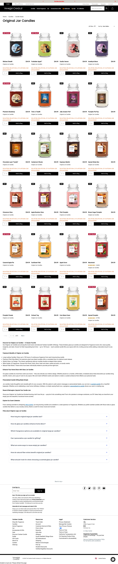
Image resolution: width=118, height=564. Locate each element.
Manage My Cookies (65, 524)
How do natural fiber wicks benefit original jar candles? (31, 452)
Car (13, 528)
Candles (33, 8)
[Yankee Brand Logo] (13, 9)
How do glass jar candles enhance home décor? (28, 424)
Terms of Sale (63, 532)
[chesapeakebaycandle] (29, 4)
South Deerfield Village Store (44, 536)
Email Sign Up (16, 487)
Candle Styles (19, 16)
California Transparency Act (67, 534)
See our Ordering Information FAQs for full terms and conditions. (94, 540)
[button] (113, 559)
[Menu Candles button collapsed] (35, 9)
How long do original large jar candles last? (26, 416)
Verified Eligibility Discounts (44, 549)
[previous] (43, 1)
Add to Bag (19, 73)
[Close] (115, 1)
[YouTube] (104, 488)
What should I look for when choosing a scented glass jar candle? (35, 460)
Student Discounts (41, 547)
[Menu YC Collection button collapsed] (84, 9)
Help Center (88, 531)
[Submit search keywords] (106, 8)
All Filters (91, 26)
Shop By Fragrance (18, 522)
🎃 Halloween (66, 8)
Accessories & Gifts (56, 8)
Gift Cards (15, 538)
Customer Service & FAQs (43, 526)
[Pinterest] (99, 488)
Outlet (14, 536)
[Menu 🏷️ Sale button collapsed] (75, 9)
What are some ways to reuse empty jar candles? (29, 445)
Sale (13, 532)
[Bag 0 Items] (112, 9)
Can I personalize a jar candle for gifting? (26, 438)
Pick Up (38, 545)
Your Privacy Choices (65, 526)
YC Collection (80, 8)
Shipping (38, 540)
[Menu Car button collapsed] (49, 9)
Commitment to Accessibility (67, 538)
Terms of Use (63, 530)
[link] (94, 265)
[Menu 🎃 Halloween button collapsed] (70, 9)
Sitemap (14, 545)
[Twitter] (89, 488)
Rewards (38, 530)
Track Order (39, 522)
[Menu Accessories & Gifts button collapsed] (61, 9)
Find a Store (39, 528)
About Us (15, 540)
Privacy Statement (37, 499)
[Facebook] (84, 488)
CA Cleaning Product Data (67, 536)
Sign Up (39, 491)
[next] (75, 1)
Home (4, 16)
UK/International (41, 538)
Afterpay (38, 534)
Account (38, 524)
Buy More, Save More (59, 1)
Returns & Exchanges (42, 542)
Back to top (58, 481)
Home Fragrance (41, 8)
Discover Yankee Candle (19, 534)
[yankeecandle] (8, 4)
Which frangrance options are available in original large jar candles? (36, 431)
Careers (14, 542)
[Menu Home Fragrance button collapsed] (46, 9)
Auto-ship (38, 532)
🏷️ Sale (73, 8)
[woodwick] (18, 4)
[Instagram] (94, 488)
